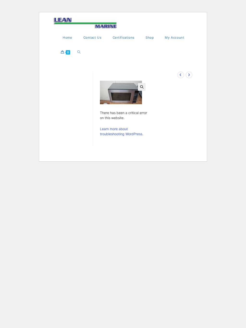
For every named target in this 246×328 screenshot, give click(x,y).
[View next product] (189, 75)
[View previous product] (180, 75)
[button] (142, 87)
